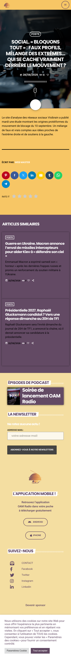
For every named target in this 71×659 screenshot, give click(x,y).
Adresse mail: (15, 430)
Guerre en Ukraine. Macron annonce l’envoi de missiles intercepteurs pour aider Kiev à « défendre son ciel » (34, 249)
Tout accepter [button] (40, 650)
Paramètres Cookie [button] (17, 650)
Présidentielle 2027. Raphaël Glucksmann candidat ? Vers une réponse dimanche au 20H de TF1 (32, 314)
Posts (35, 34)
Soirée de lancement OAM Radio (41, 396)
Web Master (22, 162)
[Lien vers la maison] (7, 5)
